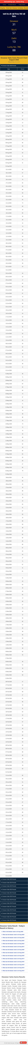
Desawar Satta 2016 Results (9, 910)
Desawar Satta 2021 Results (9, 892)
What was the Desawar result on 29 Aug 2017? (13, 958)
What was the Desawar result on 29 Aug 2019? (13, 952)
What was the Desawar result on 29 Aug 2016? (13, 961)
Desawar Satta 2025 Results (9, 879)
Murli (14, 29)
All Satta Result (12, 4)
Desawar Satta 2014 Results (9, 916)
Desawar (14, 21)
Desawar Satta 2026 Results (9, 65)
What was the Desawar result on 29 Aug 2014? (13, 967)
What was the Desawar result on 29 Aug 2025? (13, 934)
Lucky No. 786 (14, 46)
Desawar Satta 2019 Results (9, 899)
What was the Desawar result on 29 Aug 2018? (13, 955)
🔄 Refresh (23, 1042)
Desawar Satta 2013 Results (9, 920)
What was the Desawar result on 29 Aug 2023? (13, 940)
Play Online (21, 4)
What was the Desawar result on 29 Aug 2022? (13, 943)
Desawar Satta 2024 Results (9, 882)
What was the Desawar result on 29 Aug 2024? (13, 937)
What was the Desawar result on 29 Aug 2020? (13, 949)
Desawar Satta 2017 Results (9, 906)
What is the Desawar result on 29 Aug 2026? (13, 931)
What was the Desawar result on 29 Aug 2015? (13, 964)
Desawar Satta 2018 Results (9, 903)
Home (4, 4)
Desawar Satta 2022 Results (9, 889)
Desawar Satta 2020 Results (9, 896)
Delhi (14, 38)
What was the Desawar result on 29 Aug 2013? (13, 970)
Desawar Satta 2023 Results (9, 886)
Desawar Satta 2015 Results (9, 913)
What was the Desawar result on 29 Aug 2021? (13, 946)
